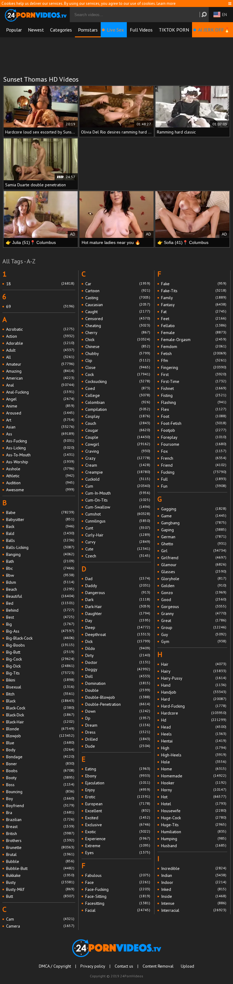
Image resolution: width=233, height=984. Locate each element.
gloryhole (193, 578)
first (193, 374)
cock (117, 374)
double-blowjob (117, 697)
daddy (117, 585)
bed (40, 603)
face (117, 882)
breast (40, 826)
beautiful (40, 596)
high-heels (193, 755)
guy (193, 634)
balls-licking (40, 547)
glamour (193, 564)
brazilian (40, 819)
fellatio (193, 325)
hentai (193, 741)
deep (117, 627)
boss (40, 784)
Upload (187, 966)
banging (40, 554)
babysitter (40, 519)
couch (117, 423)
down (117, 711)
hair (193, 664)
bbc (40, 568)
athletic (40, 475)
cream (117, 465)
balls (40, 540)
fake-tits (193, 290)
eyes (117, 852)
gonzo (193, 592)
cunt (117, 528)
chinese (117, 346)
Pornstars (88, 30)
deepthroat (117, 634)
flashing (193, 402)
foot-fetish (193, 423)
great (193, 620)
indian (193, 875)
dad (117, 578)
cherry (117, 332)
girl (193, 550)
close (117, 367)
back (40, 526)
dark (117, 599)
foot (193, 416)
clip (117, 360)
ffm (193, 360)
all (40, 357)
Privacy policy (92, 966)
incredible (193, 868)
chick (117, 339)
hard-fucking (193, 706)
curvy (117, 542)
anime (40, 406)
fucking (193, 472)
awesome (40, 489)
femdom (193, 346)
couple (117, 437)
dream (117, 725)
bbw (40, 575)
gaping (193, 530)
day (117, 620)
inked (193, 889)
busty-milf (40, 889)
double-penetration (117, 704)
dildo (117, 648)
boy (40, 798)
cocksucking (117, 381)
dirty (117, 655)
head (193, 727)
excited (117, 817)
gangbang (193, 523)
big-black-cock (40, 638)
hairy (193, 671)
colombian (117, 402)
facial (117, 910)
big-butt (40, 652)
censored (117, 318)
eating (117, 769)
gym (193, 641)
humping (193, 838)
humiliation (193, 831)
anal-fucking (40, 392)
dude (117, 746)
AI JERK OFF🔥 (214, 30)
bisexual (40, 687)
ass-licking (40, 448)
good (193, 599)
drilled (117, 739)
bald (40, 533)
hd (193, 720)
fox (193, 451)
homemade (193, 776)
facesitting (117, 903)
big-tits (40, 673)
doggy (117, 669)
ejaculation (117, 783)
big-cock (40, 659)
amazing (40, 371)
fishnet (193, 388)
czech (117, 556)
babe (40, 512)
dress (117, 732)
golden (193, 585)
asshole (40, 469)
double (117, 690)
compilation (117, 409)
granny (193, 613)
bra (40, 812)
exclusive (117, 824)
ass (40, 434)
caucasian (117, 304)
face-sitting (117, 896)
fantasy (193, 304)
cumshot (117, 514)
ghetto (193, 543)
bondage (40, 756)
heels (193, 734)
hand (193, 685)
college (117, 395)
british (40, 833)
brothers (40, 840)
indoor (193, 882)
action (40, 336)
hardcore (193, 713)
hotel (193, 803)
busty (40, 882)
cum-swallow (117, 507)
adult (40, 350)
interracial (193, 910)
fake (193, 283)
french (193, 458)
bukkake (40, 875)
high (193, 748)
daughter (117, 613)
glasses (193, 571)
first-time (193, 381)
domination (117, 683)
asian (40, 427)
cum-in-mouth (117, 493)
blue (40, 743)
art (40, 420)
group (193, 627)
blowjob (40, 736)
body (40, 749)
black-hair (40, 722)
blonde (40, 729)
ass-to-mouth (40, 455)
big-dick (40, 666)
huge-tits (193, 824)
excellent (117, 810)
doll (117, 676)
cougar (117, 430)
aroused (40, 413)
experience (117, 838)
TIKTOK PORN (174, 30)
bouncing (40, 791)
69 (40, 306)
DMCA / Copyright (55, 966)
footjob (193, 430)
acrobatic (40, 329)
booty (40, 777)
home (193, 769)
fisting (193, 395)
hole (193, 762)
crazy (117, 458)
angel (40, 399)
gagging (193, 509)
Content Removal (158, 966)
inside (193, 896)
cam (40, 919)
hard (193, 699)
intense (193, 903)
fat (193, 311)
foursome (193, 444)
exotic (117, 831)
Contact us (124, 966)
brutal (40, 854)
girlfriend (193, 557)
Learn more (166, 3)
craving (117, 451)
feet (193, 318)
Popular (14, 30)
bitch (40, 694)
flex (193, 409)
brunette (40, 847)
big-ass (40, 631)
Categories (61, 30)
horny (193, 790)
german (193, 536)
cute (117, 549)
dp (117, 718)
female (193, 332)
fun (193, 486)
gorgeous (193, 606)
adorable (40, 343)
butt (40, 896)
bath (40, 561)
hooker (193, 783)
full (193, 479)
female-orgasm (193, 339)
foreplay (193, 437)
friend (193, 465)
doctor (117, 662)
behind (40, 610)
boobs (40, 770)
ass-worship (40, 462)
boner (40, 763)
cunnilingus (117, 521)
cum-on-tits (117, 500)
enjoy (117, 790)
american (40, 378)
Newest (36, 30)
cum (117, 486)
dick (117, 641)
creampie (117, 472)
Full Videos (141, 30)
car (117, 283)
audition (40, 482)
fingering (193, 367)
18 (40, 283)
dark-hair (117, 606)
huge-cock (193, 817)
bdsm (40, 582)
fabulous (117, 875)
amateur (40, 364)
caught (117, 311)
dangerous (117, 592)
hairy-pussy (193, 678)
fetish (193, 353)
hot (193, 797)
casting (117, 297)
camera (40, 926)
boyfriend (40, 805)
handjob (193, 692)
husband (193, 845)
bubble (40, 861)
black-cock (40, 708)
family (193, 297)
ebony (117, 776)
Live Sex (115, 30)
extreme (117, 845)
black (40, 701)
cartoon (117, 290)
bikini (40, 680)
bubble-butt (40, 868)
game (193, 516)
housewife (193, 810)
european (117, 803)
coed (117, 388)
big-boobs (40, 645)
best (40, 617)
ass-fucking (40, 441)
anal (40, 385)
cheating (117, 325)
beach (40, 589)
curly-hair (117, 535)
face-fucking (117, 889)
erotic (117, 797)
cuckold (117, 479)
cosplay (117, 416)
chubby (117, 353)
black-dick (40, 715)
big (40, 624)
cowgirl (117, 444)
